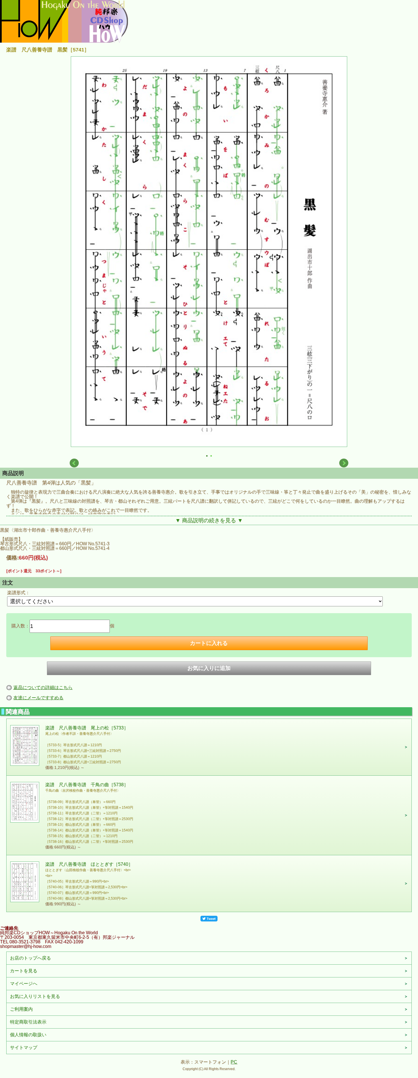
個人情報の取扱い (28, 1034)
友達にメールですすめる (38, 697)
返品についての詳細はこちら (43, 687)
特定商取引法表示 (28, 1021)
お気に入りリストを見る (35, 996)
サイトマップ (23, 1047)
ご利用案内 (21, 1009)
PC (234, 1062)
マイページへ (23, 983)
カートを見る (23, 970)
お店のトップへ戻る (30, 958)
